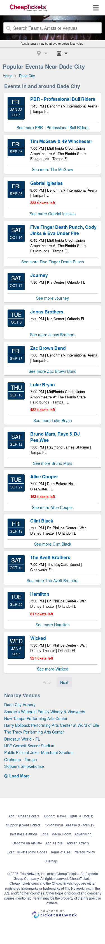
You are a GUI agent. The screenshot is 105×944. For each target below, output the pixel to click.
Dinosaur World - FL (22, 739)
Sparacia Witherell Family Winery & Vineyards (44, 711)
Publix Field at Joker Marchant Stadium (39, 752)
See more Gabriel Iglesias (53, 213)
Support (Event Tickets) (23, 824)
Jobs (44, 833)
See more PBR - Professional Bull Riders (52, 127)
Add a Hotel (54, 842)
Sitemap (51, 860)
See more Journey (52, 298)
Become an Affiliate (27, 842)
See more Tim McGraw (52, 169)
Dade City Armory (20, 704)
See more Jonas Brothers (52, 334)
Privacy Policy (84, 851)
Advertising (83, 833)
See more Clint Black (52, 544)
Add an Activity (78, 842)
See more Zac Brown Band (52, 371)
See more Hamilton (53, 624)
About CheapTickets (23, 815)
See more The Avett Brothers (52, 580)
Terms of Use (60, 851)
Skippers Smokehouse (24, 766)
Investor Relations (24, 833)
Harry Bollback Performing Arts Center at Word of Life (51, 725)
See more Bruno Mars (52, 463)
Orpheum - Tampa (20, 759)
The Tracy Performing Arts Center (34, 732)
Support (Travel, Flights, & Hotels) (68, 815)
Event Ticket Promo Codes (27, 851)
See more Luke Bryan (52, 420)
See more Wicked (52, 669)
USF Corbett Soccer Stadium (29, 745)
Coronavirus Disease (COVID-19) (70, 824)
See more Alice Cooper (52, 507)
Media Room (61, 833)
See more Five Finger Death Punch (52, 261)
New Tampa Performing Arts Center (35, 718)
